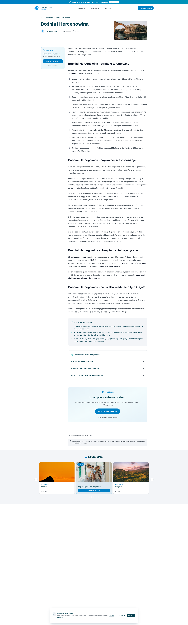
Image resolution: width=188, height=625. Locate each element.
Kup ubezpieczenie (146, 8)
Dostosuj (122, 615)
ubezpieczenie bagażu (110, 266)
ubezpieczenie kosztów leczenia (132, 263)
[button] (53, 61)
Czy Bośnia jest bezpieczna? (82, 362)
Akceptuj (131, 615)
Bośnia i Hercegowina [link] (63, 18)
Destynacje (95, 8)
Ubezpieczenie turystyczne (79, 257)
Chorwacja (72, 73)
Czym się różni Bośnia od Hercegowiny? (85, 369)
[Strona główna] (41, 17)
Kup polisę (113, 2)
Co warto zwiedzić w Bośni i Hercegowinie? (87, 375)
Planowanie (107, 8)
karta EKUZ (89, 260)
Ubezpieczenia (81, 8)
